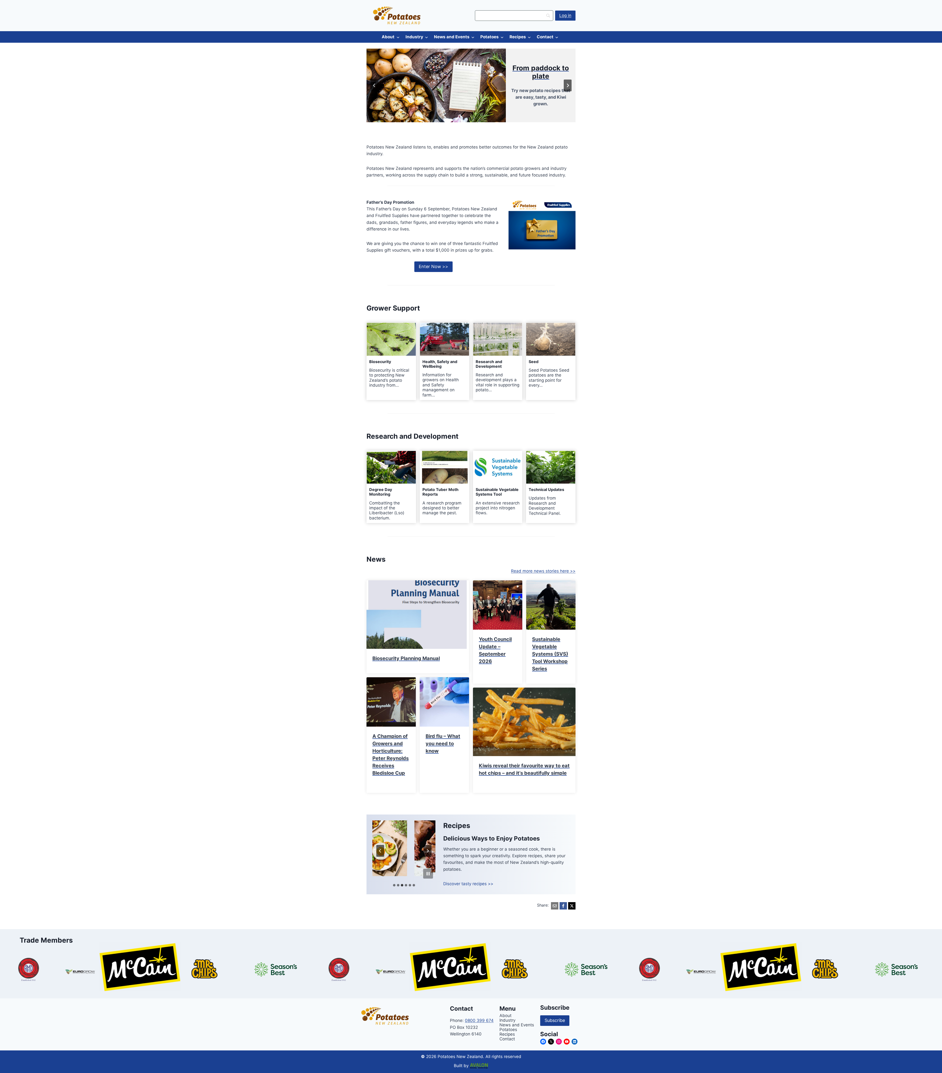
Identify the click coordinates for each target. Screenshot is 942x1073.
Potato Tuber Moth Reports (440, 492)
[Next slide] (428, 851)
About (388, 36)
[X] (572, 906)
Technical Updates (546, 489)
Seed (533, 361)
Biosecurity (380, 361)
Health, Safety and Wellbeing (439, 364)
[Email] (554, 906)
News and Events (452, 36)
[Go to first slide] (568, 85)
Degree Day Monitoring (380, 492)
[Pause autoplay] (428, 874)
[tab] (394, 885)
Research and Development (489, 364)
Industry (414, 36)
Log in (565, 15)
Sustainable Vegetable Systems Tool (497, 492)
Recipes (518, 36)
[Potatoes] (506, 85)
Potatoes (489, 36)
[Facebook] (563, 906)
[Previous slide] (374, 85)
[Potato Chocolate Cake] (400, 848)
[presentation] (391, 339)
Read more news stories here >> (543, 571)
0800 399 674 (479, 1020)
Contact (545, 36)
